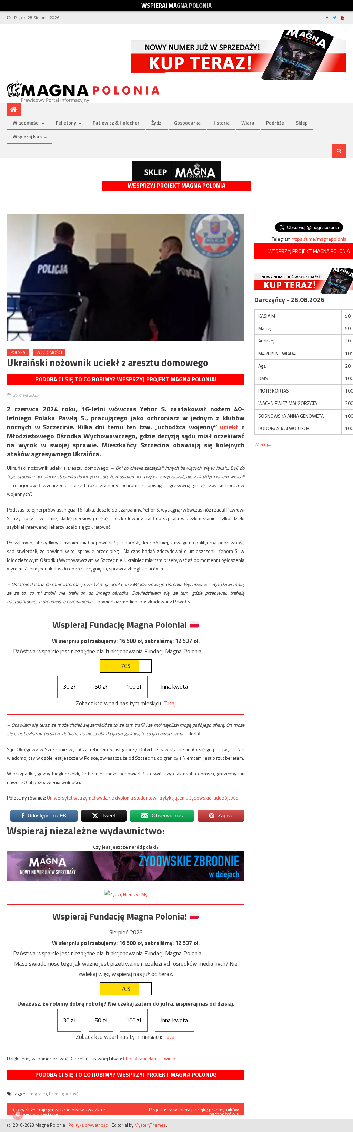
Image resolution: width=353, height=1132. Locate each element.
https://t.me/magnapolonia (319, 238)
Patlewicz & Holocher (116, 122)
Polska (17, 352)
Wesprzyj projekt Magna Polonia (176, 185)
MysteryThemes (150, 1125)
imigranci (38, 1093)
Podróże (275, 122)
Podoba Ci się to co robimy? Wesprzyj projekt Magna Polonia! (125, 379)
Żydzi (156, 122)
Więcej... (262, 444)
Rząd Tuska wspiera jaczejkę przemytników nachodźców (194, 1110)
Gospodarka (187, 122)
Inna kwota (174, 686)
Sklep (302, 122)
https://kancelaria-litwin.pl (149, 1058)
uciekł (229, 426)
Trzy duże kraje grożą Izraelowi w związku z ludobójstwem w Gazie (58, 1110)
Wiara (247, 122)
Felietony (66, 122)
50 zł (101, 686)
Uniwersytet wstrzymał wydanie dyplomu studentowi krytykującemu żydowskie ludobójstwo (143, 797)
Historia (221, 122)
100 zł (133, 686)
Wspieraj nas (27, 136)
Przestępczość (63, 1093)
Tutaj (169, 703)
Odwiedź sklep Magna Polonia (176, 171)
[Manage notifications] (17, 1114)
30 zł (69, 686)
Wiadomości (26, 122)
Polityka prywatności (88, 1125)
